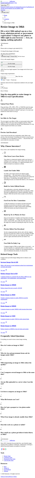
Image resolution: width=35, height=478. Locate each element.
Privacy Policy (13, 476)
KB (2, 78)
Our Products (7, 469)
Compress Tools (8, 457)
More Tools (4, 5)
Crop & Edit (15, 8)
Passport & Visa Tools (9, 459)
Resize (2, 2)
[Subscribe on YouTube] (4, 449)
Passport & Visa (24, 7)
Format (6, 88)
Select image (6, 56)
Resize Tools (7, 456)
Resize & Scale (4, 7)
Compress (6, 2)
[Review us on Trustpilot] (6, 449)
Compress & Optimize (14, 7)
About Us (6, 468)
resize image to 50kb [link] (9, 22)
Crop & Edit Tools (8, 460)
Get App (3, 10)
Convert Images (8, 8)
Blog (5, 466)
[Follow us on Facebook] (2, 449)
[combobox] (2, 87)
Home (5, 15)
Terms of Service (5, 476)
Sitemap (6, 471)
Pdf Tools (20, 8)
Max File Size (19, 76)
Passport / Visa (13, 2)
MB (5, 78)
